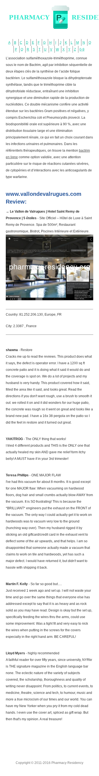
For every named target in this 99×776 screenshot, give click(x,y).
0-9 (81, 49)
